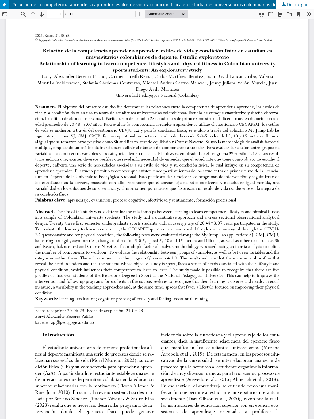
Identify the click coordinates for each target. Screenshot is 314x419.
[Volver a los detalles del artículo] (4, 4)
